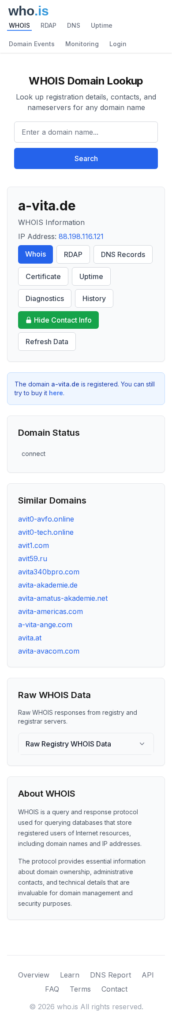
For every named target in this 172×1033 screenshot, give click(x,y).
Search (86, 158)
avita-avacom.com (48, 651)
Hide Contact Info (63, 320)
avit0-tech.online (46, 532)
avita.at (29, 637)
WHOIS (19, 25)
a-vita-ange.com (45, 624)
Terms (80, 989)
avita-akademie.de (48, 585)
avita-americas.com (50, 611)
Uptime (101, 25)
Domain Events (32, 44)
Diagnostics (45, 298)
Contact (114, 989)
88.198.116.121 (81, 236)
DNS (73, 25)
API (148, 975)
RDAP (48, 25)
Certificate (43, 276)
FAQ (52, 989)
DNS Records (123, 254)
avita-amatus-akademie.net (63, 598)
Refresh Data (47, 341)
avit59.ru (32, 558)
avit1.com (33, 545)
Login (118, 44)
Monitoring (82, 44)
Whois (35, 254)
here (56, 393)
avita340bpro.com (48, 571)
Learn (69, 975)
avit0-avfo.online (46, 519)
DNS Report (110, 975)
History (94, 298)
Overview (33, 975)
